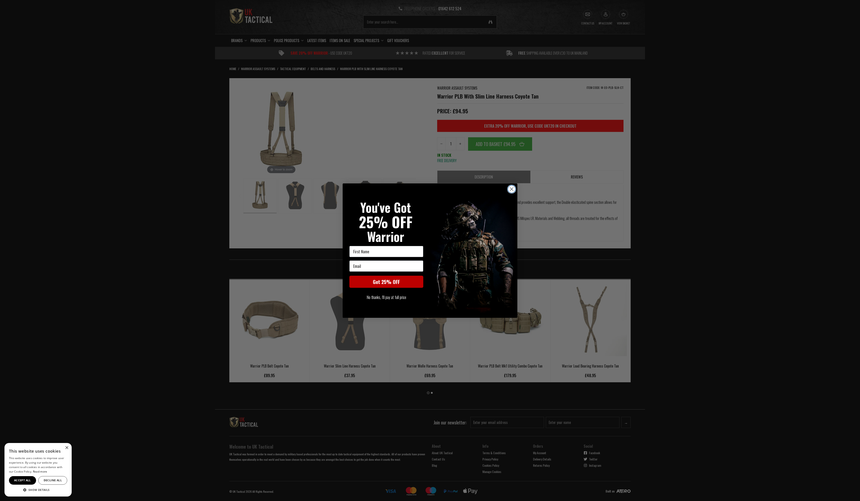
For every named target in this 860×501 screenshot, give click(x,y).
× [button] (66, 447)
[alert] (38, 470)
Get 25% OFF (386, 281)
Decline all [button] (53, 480)
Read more (40, 471)
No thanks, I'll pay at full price (386, 297)
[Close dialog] (512, 189)
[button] (38, 490)
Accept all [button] (22, 480)
